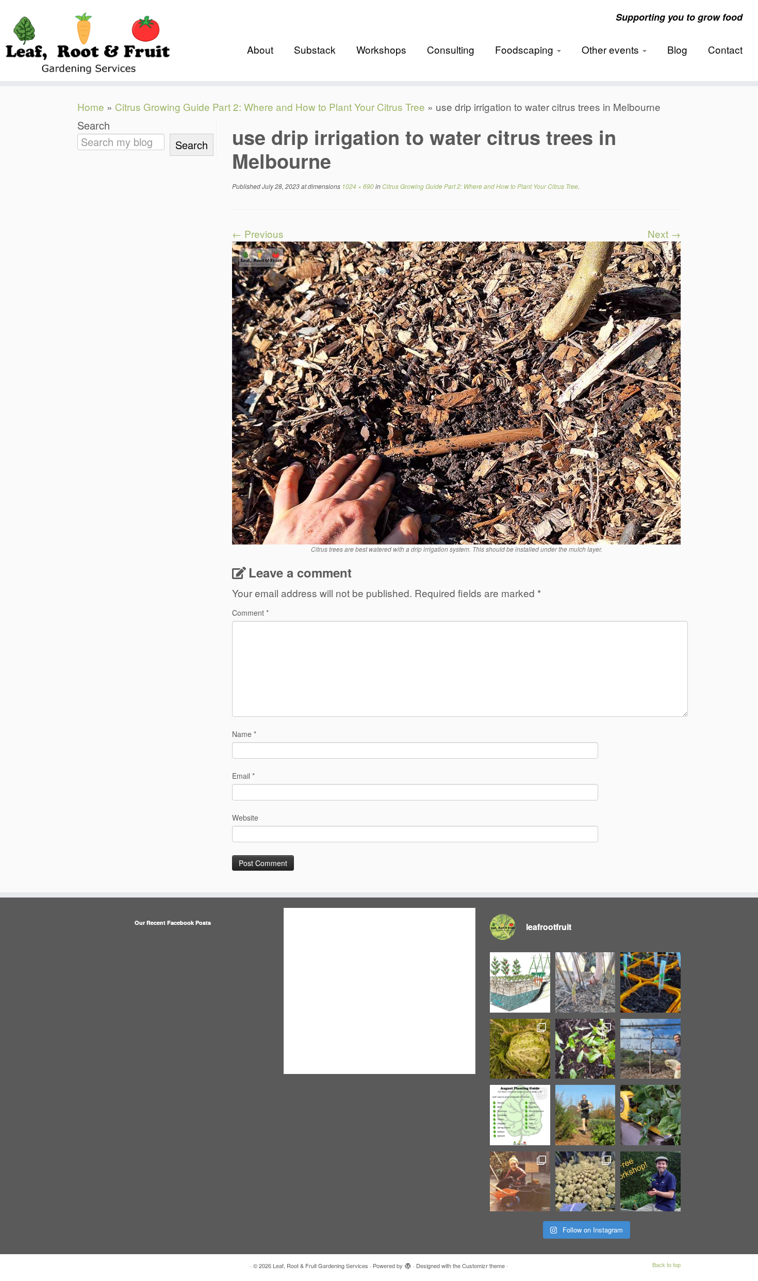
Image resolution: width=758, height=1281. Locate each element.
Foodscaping (525, 49)
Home (90, 107)
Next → (664, 234)
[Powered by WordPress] (407, 1263)
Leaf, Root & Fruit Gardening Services (320, 1265)
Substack (315, 49)
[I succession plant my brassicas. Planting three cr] (585, 1181)
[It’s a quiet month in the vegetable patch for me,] (650, 1049)
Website (245, 817)
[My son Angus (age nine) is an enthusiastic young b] (585, 982)
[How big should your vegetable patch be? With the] (650, 1115)
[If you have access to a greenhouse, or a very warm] (650, 982)
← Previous (258, 234)
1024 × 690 (357, 186)
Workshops (381, 49)
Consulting (450, 49)
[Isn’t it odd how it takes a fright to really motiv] (585, 1115)
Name (244, 734)
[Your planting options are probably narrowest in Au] (520, 1115)
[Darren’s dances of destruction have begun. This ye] (585, 1049)
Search (93, 125)
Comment (250, 612)
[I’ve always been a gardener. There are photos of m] (520, 1181)
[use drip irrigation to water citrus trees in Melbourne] (456, 391)
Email (243, 776)
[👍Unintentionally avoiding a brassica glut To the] (520, 1049)
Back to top (666, 1264)
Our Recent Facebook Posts (173, 922)
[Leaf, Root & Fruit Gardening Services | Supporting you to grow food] (87, 40)
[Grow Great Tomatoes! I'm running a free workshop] (650, 1181)
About (260, 49)
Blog (677, 49)
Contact (725, 49)
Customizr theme (483, 1265)
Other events (611, 49)
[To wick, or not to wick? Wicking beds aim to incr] (520, 982)
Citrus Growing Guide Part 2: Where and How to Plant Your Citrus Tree (270, 107)
